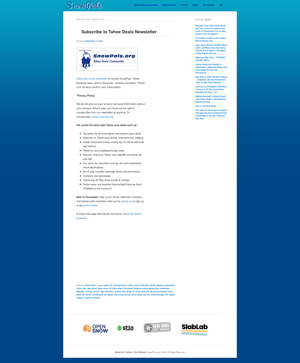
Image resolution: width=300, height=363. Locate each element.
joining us (126, 201)
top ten (146, 294)
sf (133, 291)
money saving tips (150, 288)
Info (221, 4)
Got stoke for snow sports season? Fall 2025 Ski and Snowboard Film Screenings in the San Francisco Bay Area (211, 114)
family (152, 285)
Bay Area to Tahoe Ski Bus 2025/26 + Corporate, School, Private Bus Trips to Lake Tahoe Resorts (211, 79)
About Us (119, 352)
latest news (103, 288)
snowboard (98, 294)
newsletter (164, 288)
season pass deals (123, 291)
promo (96, 291)
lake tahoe (92, 288)
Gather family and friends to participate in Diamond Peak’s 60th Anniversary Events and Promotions (211, 68)
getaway (160, 285)
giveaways (169, 285)
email (130, 213)
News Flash (90, 285)
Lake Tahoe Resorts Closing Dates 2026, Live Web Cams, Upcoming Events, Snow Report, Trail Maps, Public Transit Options (211, 49)
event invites (90, 205)
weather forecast (92, 297)
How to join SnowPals (205, 106)
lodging (137, 288)
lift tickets (128, 288)
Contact (128, 352)
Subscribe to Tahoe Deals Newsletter (119, 31)
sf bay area (140, 291)
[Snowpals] (82, 5)
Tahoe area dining (122, 294)
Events (184, 4)
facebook (81, 218)
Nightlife (80, 291)
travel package (157, 294)
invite (78, 288)
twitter (137, 213)
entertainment (119, 285)
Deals (195, 4)
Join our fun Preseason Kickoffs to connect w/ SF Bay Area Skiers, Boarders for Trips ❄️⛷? (211, 89)
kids (84, 288)
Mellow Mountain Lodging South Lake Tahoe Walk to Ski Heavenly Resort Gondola (210, 99)
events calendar (141, 285)
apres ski (108, 285)
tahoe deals (136, 294)
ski (147, 291)
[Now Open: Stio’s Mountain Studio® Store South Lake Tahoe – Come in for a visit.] (130, 335)
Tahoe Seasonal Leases (145, 4)
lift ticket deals (116, 288)
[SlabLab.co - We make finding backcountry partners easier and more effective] (199, 335)
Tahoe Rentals (169, 4)
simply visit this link (103, 116)
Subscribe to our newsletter (91, 78)
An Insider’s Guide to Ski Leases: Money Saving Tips (210, 39)
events (130, 285)
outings (88, 291)
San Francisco (107, 291)
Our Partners (140, 352)
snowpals (108, 294)
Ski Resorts (208, 4)
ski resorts (87, 294)
